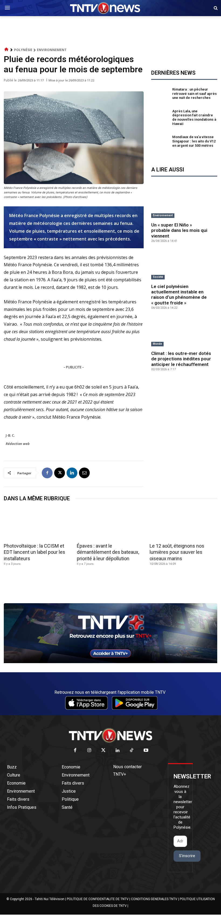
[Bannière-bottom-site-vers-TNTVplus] (110, 661)
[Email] (84, 473)
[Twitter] (103, 750)
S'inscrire (187, 855)
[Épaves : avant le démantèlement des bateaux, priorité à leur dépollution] (110, 524)
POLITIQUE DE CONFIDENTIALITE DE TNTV (98, 899)
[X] (59, 473)
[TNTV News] (110, 735)
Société (158, 276)
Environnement (52, 50)
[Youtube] (146, 750)
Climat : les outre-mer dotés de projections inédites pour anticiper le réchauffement (181, 359)
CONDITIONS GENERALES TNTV (154, 899)
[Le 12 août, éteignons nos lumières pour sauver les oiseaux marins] (183, 524)
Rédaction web (18, 443)
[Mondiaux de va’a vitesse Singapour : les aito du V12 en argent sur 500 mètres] (160, 142)
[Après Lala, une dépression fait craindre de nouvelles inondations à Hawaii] (160, 118)
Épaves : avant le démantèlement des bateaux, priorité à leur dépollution (108, 552)
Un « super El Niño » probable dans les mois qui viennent (179, 230)
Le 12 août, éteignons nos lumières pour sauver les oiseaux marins (177, 552)
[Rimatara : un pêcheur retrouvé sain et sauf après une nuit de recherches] (160, 94)
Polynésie (23, 50)
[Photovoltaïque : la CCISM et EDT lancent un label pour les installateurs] (37, 524)
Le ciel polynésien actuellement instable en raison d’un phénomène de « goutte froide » (179, 295)
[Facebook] (47, 473)
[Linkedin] (72, 473)
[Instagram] (89, 750)
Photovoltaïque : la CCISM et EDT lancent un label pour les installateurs (34, 552)
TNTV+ (119, 774)
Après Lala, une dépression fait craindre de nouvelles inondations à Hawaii (194, 117)
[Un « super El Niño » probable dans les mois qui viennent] (184, 203)
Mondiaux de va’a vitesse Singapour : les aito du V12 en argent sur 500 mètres (194, 141)
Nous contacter (127, 766)
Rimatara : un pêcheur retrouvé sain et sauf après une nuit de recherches (194, 93)
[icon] (6, 49)
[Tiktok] (132, 750)
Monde (157, 343)
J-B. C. (10, 435)
